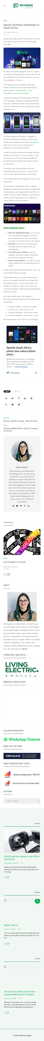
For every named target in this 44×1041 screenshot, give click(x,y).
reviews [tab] (37, 892)
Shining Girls (14, 87)
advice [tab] (37, 958)
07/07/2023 (14, 567)
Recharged (7, 998)
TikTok (24, 649)
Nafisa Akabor (7, 32)
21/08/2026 (13, 998)
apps (5, 21)
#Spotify (16, 391)
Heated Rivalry (21, 90)
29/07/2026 (12, 929)
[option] (22, 550)
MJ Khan (6, 929)
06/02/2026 (14, 32)
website (35, 142)
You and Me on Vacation (20, 93)
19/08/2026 (15, 863)
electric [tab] (37, 823)
